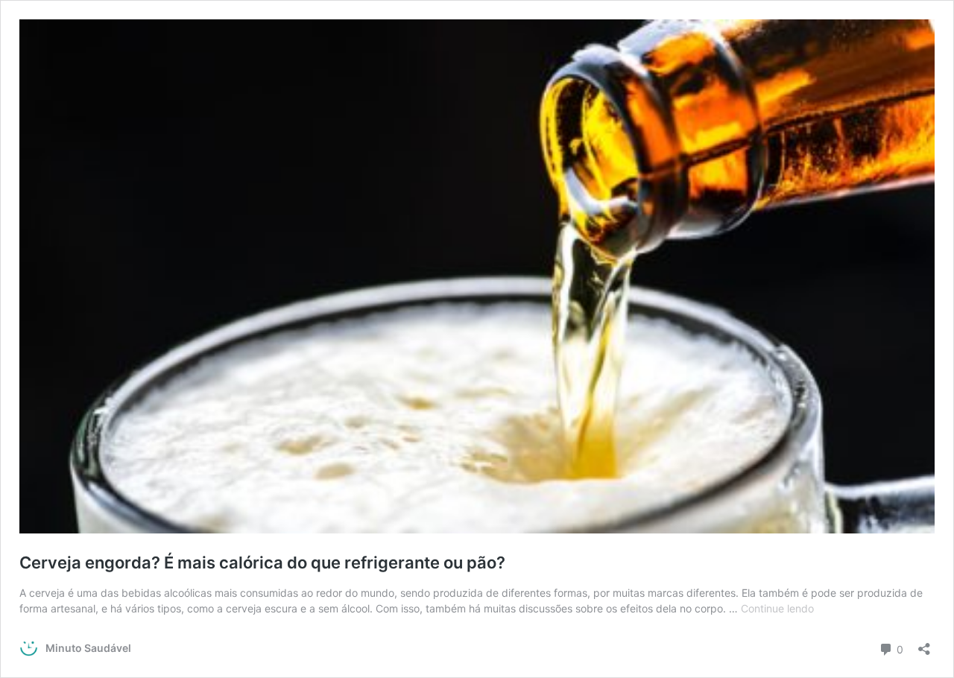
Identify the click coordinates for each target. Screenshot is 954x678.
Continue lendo (777, 608)
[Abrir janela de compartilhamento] (924, 644)
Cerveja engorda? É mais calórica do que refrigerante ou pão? (262, 562)
